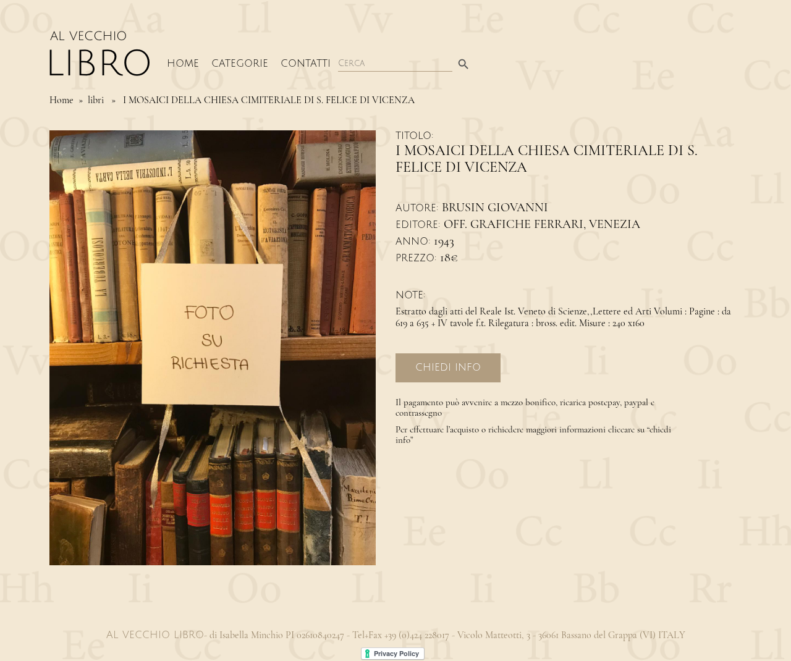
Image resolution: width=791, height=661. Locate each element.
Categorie (239, 63)
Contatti (306, 63)
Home (183, 63)
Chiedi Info (448, 367)
